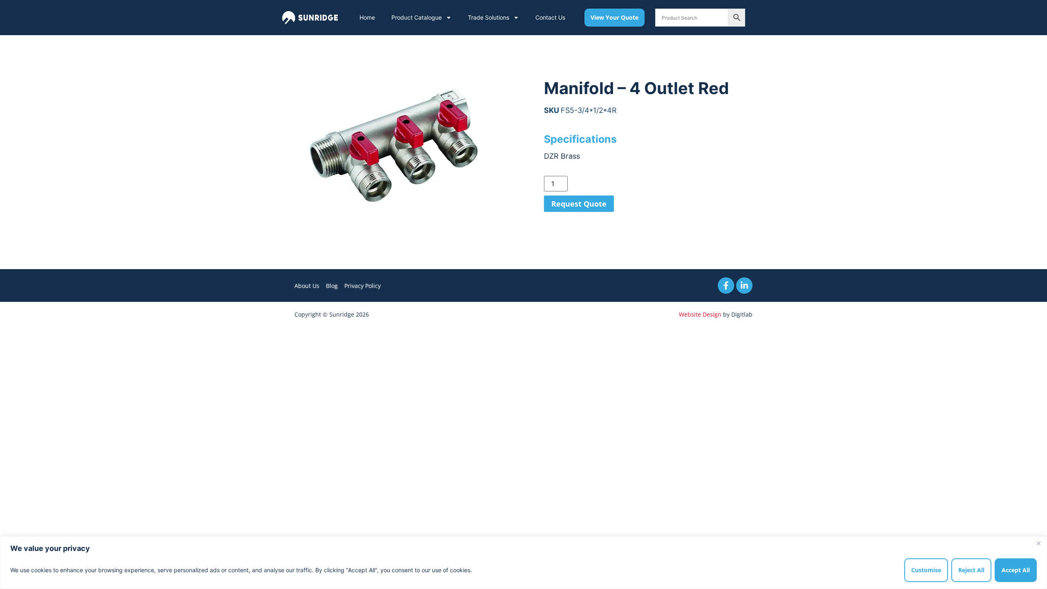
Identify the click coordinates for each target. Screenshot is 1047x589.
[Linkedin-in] (744, 285)
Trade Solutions (488, 17)
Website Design (700, 314)
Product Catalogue (416, 17)
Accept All (1016, 570)
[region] (523, 562)
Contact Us (550, 17)
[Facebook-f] (726, 285)
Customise (926, 570)
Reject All (971, 570)
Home (367, 17)
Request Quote (579, 204)
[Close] (1038, 543)
